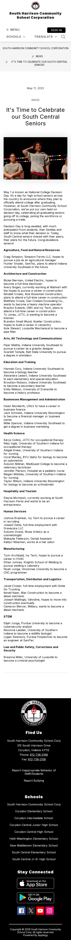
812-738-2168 (39, 754)
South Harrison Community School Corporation (35, 48)
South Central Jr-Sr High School (33, 859)
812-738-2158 (37, 759)
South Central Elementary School (34, 852)
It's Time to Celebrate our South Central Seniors (39, 63)
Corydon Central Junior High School (34, 825)
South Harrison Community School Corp (34, 804)
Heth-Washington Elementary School (33, 838)
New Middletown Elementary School (34, 845)
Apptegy (43, 935)
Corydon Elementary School (33, 811)
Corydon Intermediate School (33, 818)
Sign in (56, 30)
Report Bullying (34, 780)
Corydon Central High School (33, 831)
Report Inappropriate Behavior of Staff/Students (34, 772)
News (39, 56)
